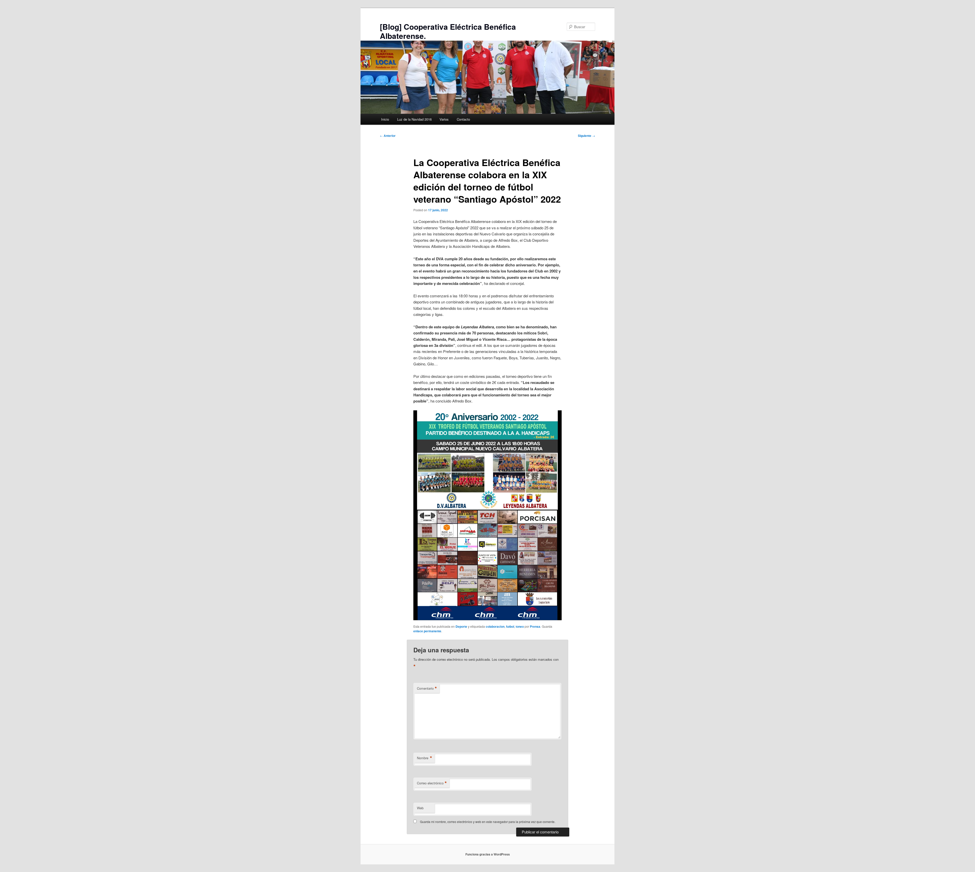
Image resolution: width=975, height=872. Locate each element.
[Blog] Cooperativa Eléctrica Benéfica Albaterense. (448, 31)
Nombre (424, 758)
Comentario (427, 688)
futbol (510, 626)
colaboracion (495, 626)
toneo (520, 626)
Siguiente (586, 135)
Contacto (463, 119)
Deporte (461, 626)
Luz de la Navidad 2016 (414, 119)
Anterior (388, 135)
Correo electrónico (432, 783)
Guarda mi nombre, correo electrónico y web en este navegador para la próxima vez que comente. (487, 821)
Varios (444, 119)
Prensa (535, 626)
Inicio (385, 119)
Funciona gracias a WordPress (487, 854)
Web (420, 807)
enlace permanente (427, 631)
